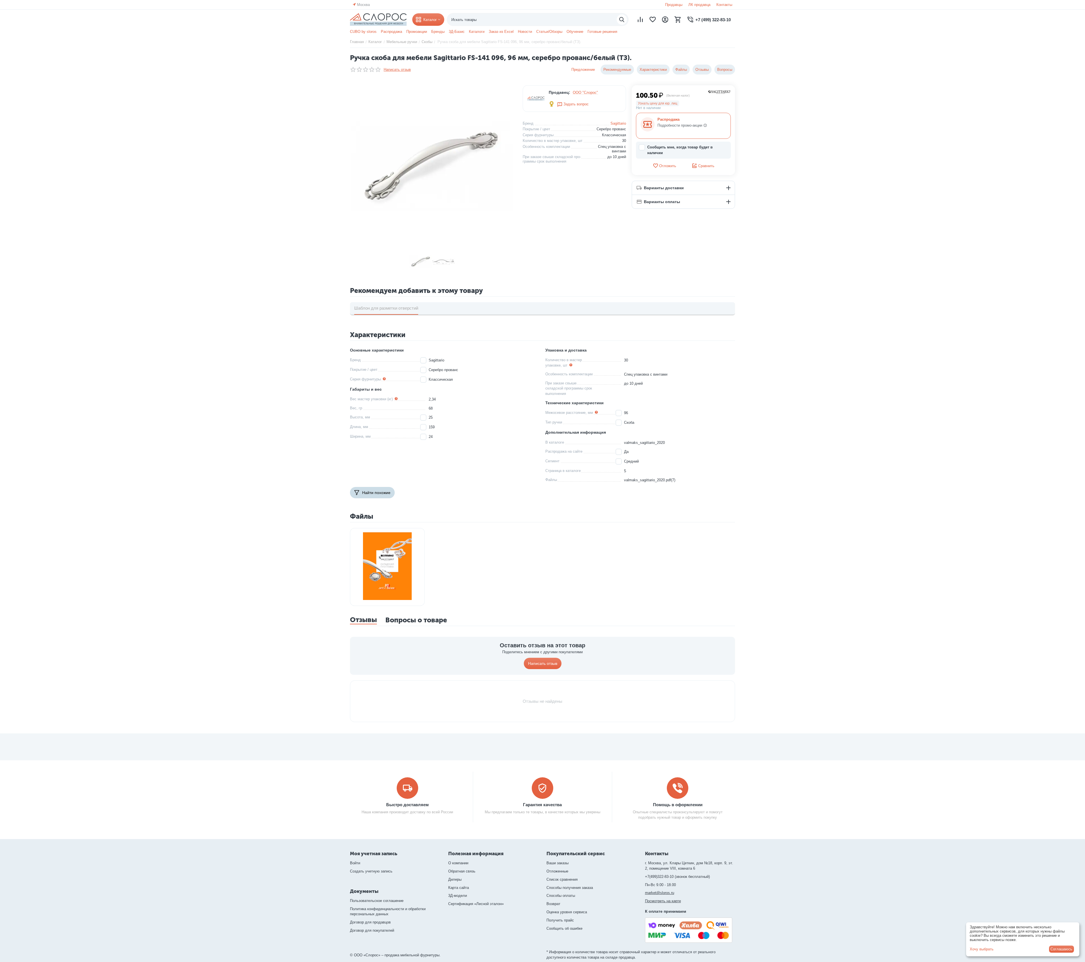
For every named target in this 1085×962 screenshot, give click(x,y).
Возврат (553, 904)
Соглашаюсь (1061, 949)
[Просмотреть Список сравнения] (640, 19)
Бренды (438, 31)
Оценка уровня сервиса (566, 912)
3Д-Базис (457, 31)
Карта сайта (458, 888)
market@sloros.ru (659, 893)
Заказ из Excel (501, 31)
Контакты (724, 5)
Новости (525, 31)
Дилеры (455, 879)
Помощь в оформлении (677, 804)
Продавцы (673, 5)
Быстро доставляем (407, 804)
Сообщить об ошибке (564, 928)
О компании (458, 863)
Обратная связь (461, 871)
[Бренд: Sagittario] (719, 92)
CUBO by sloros (363, 31)
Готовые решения (602, 31)
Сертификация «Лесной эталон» (476, 904)
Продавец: (559, 92)
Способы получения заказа (569, 888)
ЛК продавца (699, 5)
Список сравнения (562, 879)
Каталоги (476, 31)
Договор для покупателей (372, 930)
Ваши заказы (557, 863)
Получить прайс (560, 920)
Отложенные (557, 871)
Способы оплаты (560, 895)
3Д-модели (457, 895)
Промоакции (416, 31)
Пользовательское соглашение (376, 901)
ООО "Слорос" (585, 92)
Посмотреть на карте (663, 901)
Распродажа (391, 31)
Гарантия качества (542, 804)
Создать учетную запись (371, 871)
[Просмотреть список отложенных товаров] (652, 19)
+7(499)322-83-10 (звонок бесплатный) (677, 876)
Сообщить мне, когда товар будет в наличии (680, 150)
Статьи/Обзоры (549, 31)
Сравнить (706, 166)
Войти (355, 863)
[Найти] (622, 19)
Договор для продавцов (370, 922)
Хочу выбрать (982, 949)
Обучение (575, 31)
